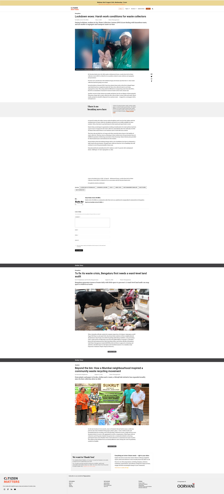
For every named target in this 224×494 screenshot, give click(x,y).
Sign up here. (87, 476)
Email (76, 235)
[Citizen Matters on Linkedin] (11, 489)
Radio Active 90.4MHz (82, 20)
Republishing (141, 485)
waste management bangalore (130, 187)
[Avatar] (79, 201)
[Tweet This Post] (151, 76)
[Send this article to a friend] (151, 74)
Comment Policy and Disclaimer (145, 486)
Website (77, 240)
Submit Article (141, 8)
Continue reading (112, 351)
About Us (71, 483)
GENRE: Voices (118, 187)
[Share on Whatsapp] (151, 79)
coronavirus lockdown (102, 187)
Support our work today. (89, 466)
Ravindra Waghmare (82, 374)
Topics (127, 8)
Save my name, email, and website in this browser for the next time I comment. (91, 246)
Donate (148, 8)
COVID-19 (111, 187)
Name (76, 229)
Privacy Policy (141, 483)
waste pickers (142, 187)
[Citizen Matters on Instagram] (4, 489)
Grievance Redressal (143, 487)
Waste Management (114, 20)
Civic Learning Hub (107, 485)
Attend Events (107, 484)
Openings (71, 486)
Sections (133, 8)
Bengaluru (77, 13)
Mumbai (77, 365)
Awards (70, 485)
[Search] (152, 9)
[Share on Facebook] (151, 81)
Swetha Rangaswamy (92, 279)
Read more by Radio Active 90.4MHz (94, 202)
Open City (106, 486)
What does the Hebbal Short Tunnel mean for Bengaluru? (112, 4)
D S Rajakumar (80, 279)
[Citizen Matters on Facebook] (8, 489)
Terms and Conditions (143, 484)
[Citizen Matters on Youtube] (14, 489)
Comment (77, 217)
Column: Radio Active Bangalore (87, 187)
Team (70, 484)
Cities (120, 8)
